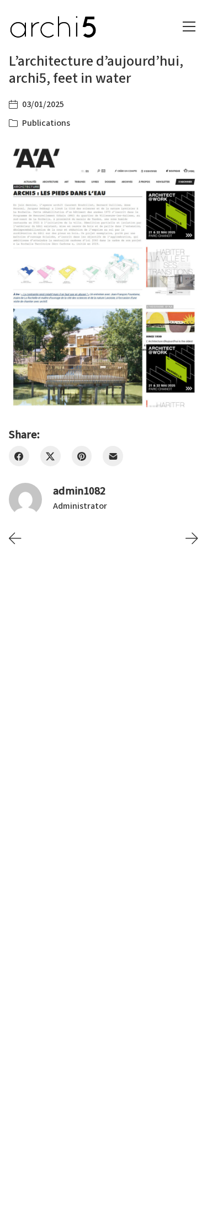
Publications (46, 123)
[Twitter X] (50, 456)
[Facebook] (19, 456)
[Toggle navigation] (189, 26)
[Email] (113, 456)
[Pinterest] (82, 456)
